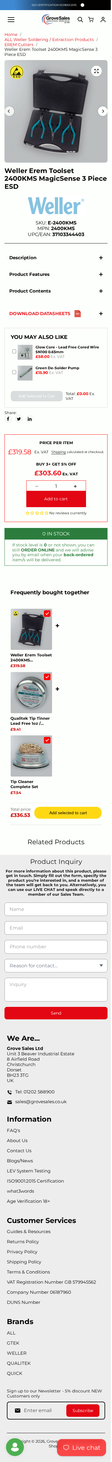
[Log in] (103, 19)
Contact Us (19, 1154)
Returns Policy (23, 1246)
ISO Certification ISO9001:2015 (54, 5)
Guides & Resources (28, 1235)
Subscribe (80, 1414)
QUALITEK (19, 1367)
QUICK (14, 1377)
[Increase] (73, 490)
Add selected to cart (66, 816)
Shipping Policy (24, 1266)
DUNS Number (23, 1306)
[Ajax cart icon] (90, 19)
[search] (80, 19)
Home (10, 34)
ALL (11, 1337)
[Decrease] (35, 490)
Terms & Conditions (28, 1276)
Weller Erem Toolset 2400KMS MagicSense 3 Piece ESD (31, 661)
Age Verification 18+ (28, 1205)
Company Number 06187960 (39, 1296)
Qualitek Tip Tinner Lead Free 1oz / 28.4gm (30, 725)
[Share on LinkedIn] (29, 418)
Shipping (34, 461)
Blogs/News (20, 1164)
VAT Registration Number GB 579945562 (51, 1286)
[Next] (103, 111)
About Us (17, 1144)
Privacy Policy (22, 1256)
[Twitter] (18, 418)
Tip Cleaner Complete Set (24, 788)
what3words (20, 1195)
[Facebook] (8, 418)
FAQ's (13, 1134)
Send (54, 1017)
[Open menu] (11, 19)
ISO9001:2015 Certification (35, 1185)
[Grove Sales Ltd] (56, 19)
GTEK (13, 1347)
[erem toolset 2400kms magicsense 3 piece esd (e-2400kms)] (96, 71)
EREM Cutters (18, 44)
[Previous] (9, 111)
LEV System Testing (28, 1175)
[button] (35, 516)
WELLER (17, 1357)
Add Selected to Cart (36, 396)
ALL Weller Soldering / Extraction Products (49, 39)
